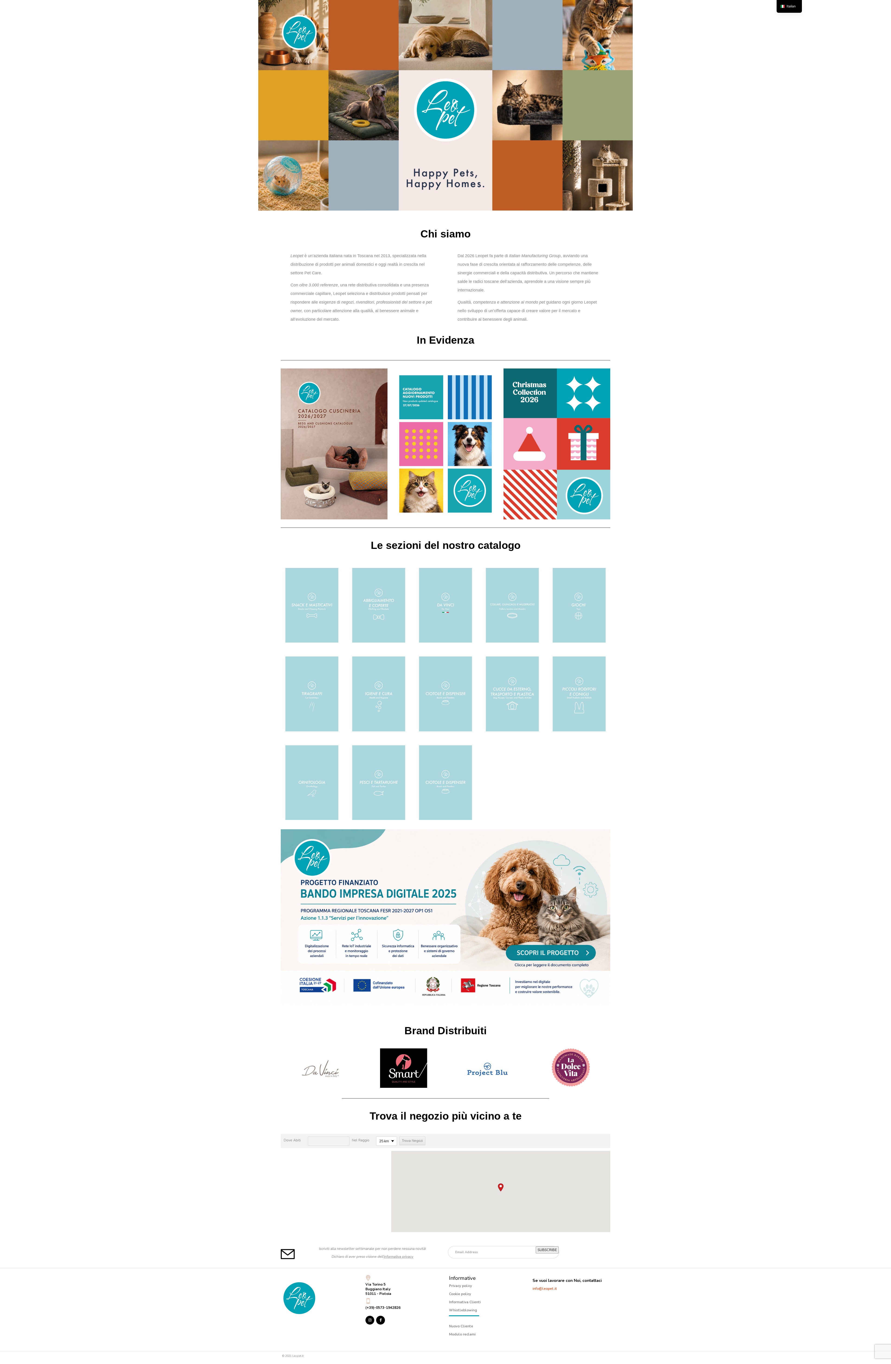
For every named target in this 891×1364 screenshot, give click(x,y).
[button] (501, 1187)
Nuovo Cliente (461, 1326)
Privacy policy (460, 1286)
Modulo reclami (462, 1334)
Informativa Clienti (465, 1302)
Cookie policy (460, 1294)
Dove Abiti (292, 1140)
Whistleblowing (463, 1310)
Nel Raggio (360, 1140)
